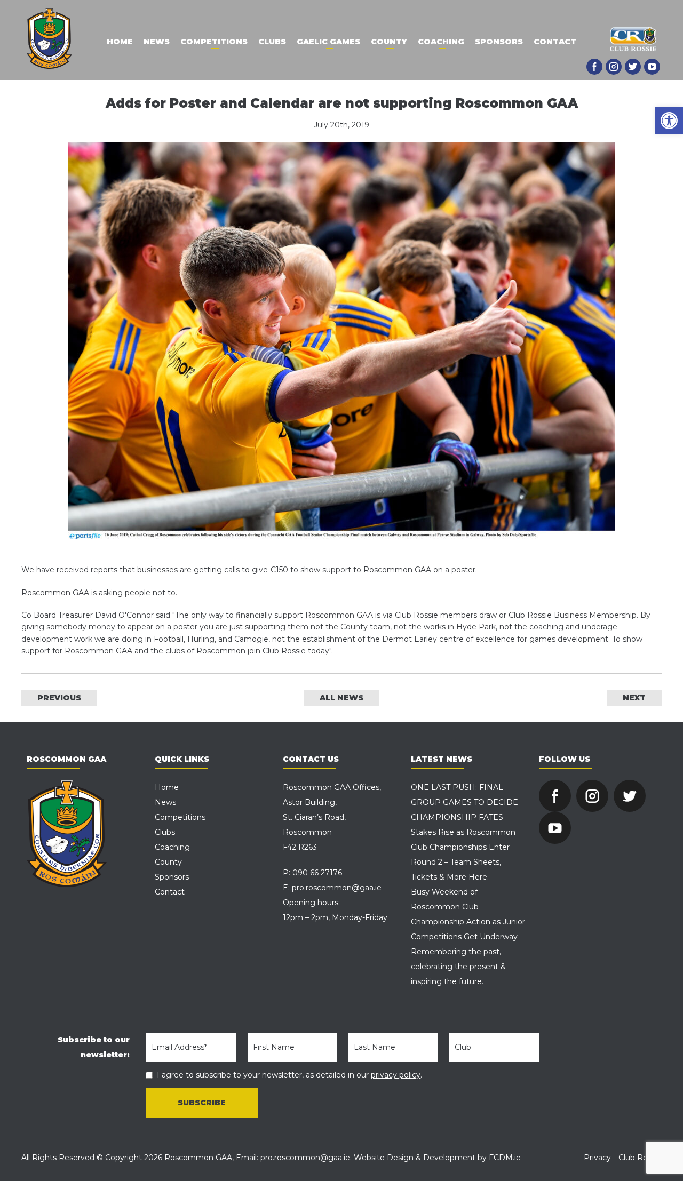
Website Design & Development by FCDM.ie (437, 1157)
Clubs (272, 41)
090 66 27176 (317, 872)
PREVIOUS (59, 698)
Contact (555, 41)
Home (120, 41)
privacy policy (395, 1075)
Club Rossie (640, 1157)
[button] (669, 120)
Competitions (214, 41)
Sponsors (499, 41)
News (157, 41)
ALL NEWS (341, 698)
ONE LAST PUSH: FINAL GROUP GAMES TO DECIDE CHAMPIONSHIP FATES (464, 802)
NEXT (634, 698)
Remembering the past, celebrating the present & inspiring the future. (458, 966)
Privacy (597, 1157)
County (389, 41)
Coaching (441, 41)
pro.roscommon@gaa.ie (337, 887)
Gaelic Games (328, 41)
